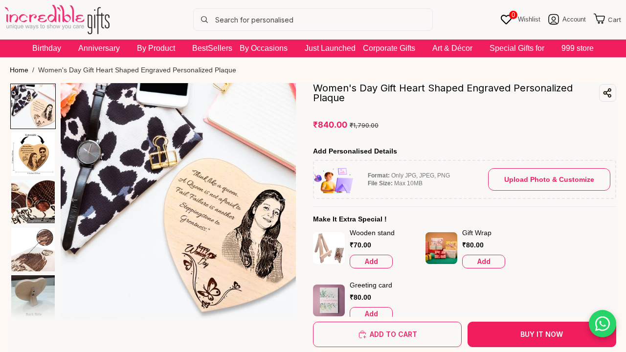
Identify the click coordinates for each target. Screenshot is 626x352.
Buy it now (541, 334)
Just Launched (330, 48)
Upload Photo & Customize (549, 179)
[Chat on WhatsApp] (602, 323)
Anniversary (99, 48)
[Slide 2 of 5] (33, 154)
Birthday (46, 48)
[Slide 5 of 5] (33, 297)
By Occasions (264, 48)
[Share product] (607, 93)
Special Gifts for (517, 48)
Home (19, 70)
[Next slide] (285, 201)
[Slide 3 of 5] (33, 202)
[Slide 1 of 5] (33, 107)
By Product (156, 48)
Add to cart (393, 334)
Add (371, 261)
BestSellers (212, 48)
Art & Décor (452, 48)
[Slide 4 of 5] (33, 250)
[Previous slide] (71, 201)
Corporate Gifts (389, 48)
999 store (577, 48)
